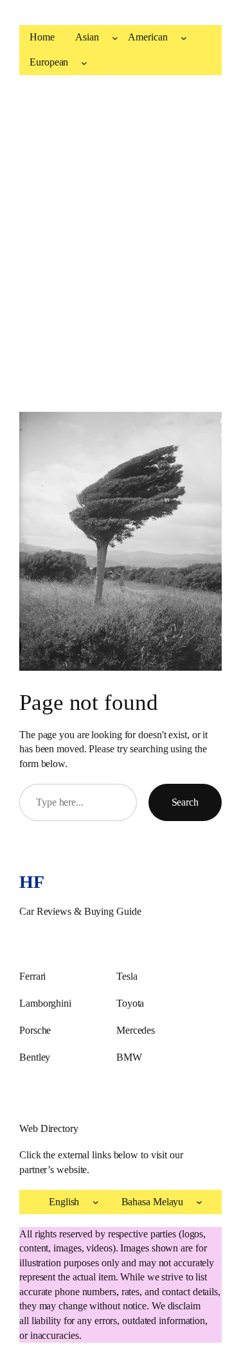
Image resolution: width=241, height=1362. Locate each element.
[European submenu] (84, 62)
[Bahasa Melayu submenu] (199, 1202)
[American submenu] (184, 38)
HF (31, 882)
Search (185, 802)
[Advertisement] (120, 240)
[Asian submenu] (115, 38)
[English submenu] (96, 1202)
